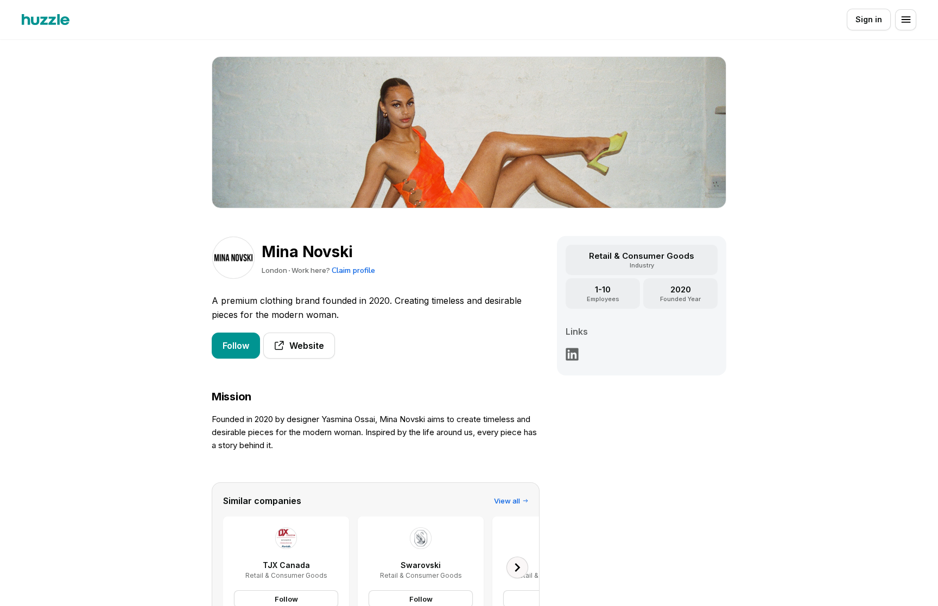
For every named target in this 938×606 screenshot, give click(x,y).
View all (507, 500)
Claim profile (353, 270)
